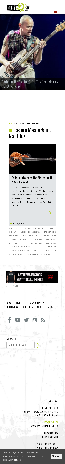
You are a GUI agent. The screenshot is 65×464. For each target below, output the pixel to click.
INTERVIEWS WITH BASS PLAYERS (20, 250)
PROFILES (23, 254)
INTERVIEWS (52, 247)
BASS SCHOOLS (25, 232)
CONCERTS (43, 236)
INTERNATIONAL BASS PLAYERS (19, 247)
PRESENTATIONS (14, 254)
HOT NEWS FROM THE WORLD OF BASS (43, 243)
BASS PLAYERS (13, 232)
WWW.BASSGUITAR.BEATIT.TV (44, 426)
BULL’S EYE (30, 236)
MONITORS (40, 250)
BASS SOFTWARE (37, 232)
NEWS (48, 250)
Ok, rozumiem (56, 456)
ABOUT (40, 307)
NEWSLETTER (13, 339)
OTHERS (53, 250)
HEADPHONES (13, 243)
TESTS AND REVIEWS (47, 254)
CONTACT (53, 401)
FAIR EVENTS (51, 236)
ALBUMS (24, 228)
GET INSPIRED (24, 239)
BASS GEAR (42, 228)
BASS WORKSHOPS (50, 232)
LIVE (34, 250)
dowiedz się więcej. (18, 459)
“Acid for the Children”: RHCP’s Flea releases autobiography (30, 84)
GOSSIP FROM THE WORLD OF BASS (45, 239)
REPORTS (36, 254)
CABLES (37, 236)
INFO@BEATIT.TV (50, 422)
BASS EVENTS (32, 228)
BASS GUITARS (51, 228)
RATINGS (30, 254)
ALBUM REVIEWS (14, 228)
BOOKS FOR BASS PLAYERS (17, 236)
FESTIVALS (12, 239)
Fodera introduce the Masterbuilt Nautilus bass (32, 180)
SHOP (50, 307)
